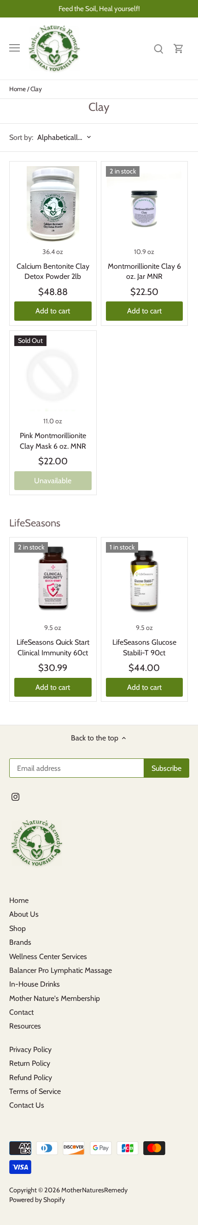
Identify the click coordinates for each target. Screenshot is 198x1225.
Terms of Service (35, 1091)
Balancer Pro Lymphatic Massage (60, 970)
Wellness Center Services (48, 956)
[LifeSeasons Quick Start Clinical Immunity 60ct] (53, 580)
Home (19, 900)
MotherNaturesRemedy (94, 1190)
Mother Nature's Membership (54, 998)
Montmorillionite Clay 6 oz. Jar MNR (144, 271)
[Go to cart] (178, 48)
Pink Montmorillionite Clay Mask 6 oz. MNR (53, 440)
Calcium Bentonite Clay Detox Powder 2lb (53, 271)
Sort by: (21, 137)
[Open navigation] (14, 48)
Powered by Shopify (37, 1200)
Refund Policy (30, 1077)
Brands (20, 942)
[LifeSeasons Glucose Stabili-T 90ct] (144, 580)
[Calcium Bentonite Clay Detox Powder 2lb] (53, 204)
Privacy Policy (30, 1049)
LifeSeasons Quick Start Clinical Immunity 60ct (53, 647)
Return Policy (29, 1063)
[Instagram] (15, 797)
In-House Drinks (34, 984)
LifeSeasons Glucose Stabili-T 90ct (144, 647)
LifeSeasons (34, 523)
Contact (21, 1012)
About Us (24, 914)
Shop (17, 928)
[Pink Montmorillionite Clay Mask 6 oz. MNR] (53, 374)
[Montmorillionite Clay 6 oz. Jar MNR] (144, 204)
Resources (25, 1026)
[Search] (158, 48)
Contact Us (26, 1105)
